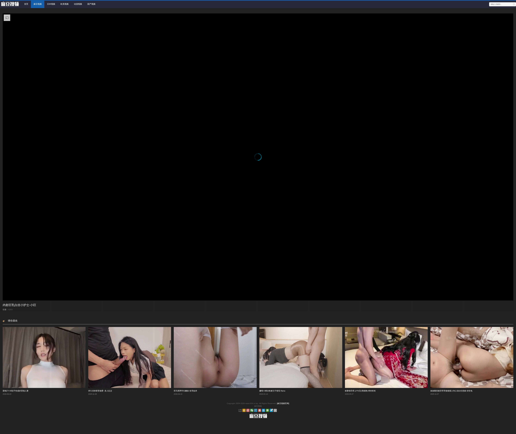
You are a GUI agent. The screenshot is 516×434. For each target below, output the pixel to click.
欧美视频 (64, 4)
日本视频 (51, 4)
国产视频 (91, 4)
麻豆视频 (38, 4)
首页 (26, 4)
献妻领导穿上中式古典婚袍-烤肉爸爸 (360, 391)
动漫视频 (78, 4)
